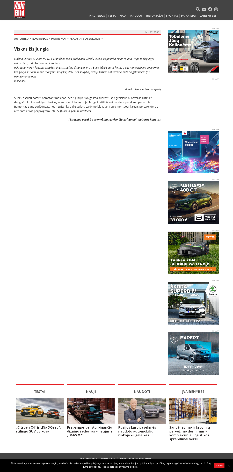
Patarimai (188, 16)
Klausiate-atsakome (84, 39)
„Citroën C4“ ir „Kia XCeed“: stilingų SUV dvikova (38, 429)
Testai (112, 16)
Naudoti (136, 16)
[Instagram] (216, 9)
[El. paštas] (204, 9)
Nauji (124, 16)
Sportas (172, 16)
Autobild (21, 39)
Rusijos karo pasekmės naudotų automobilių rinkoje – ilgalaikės (137, 431)
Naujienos (97, 16)
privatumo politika (128, 466)
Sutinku (219, 465)
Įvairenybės (208, 16)
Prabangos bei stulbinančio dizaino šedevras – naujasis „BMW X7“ (89, 431)
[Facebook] (211, 9)
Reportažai (154, 16)
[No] (228, 465)
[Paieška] (198, 9)
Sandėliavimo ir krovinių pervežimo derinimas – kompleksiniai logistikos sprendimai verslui (189, 433)
